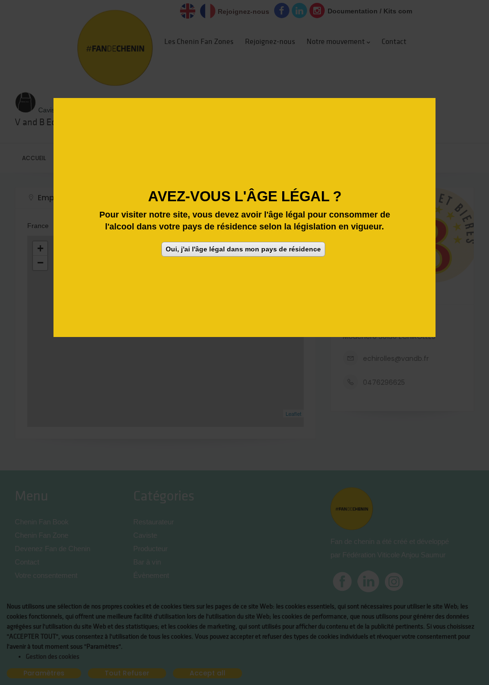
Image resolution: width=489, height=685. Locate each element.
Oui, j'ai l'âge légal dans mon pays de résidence (243, 249)
